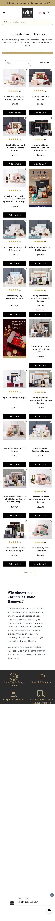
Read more (13, 658)
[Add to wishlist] (25, 69)
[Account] (44, 13)
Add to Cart (15, 112)
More (27, 45)
